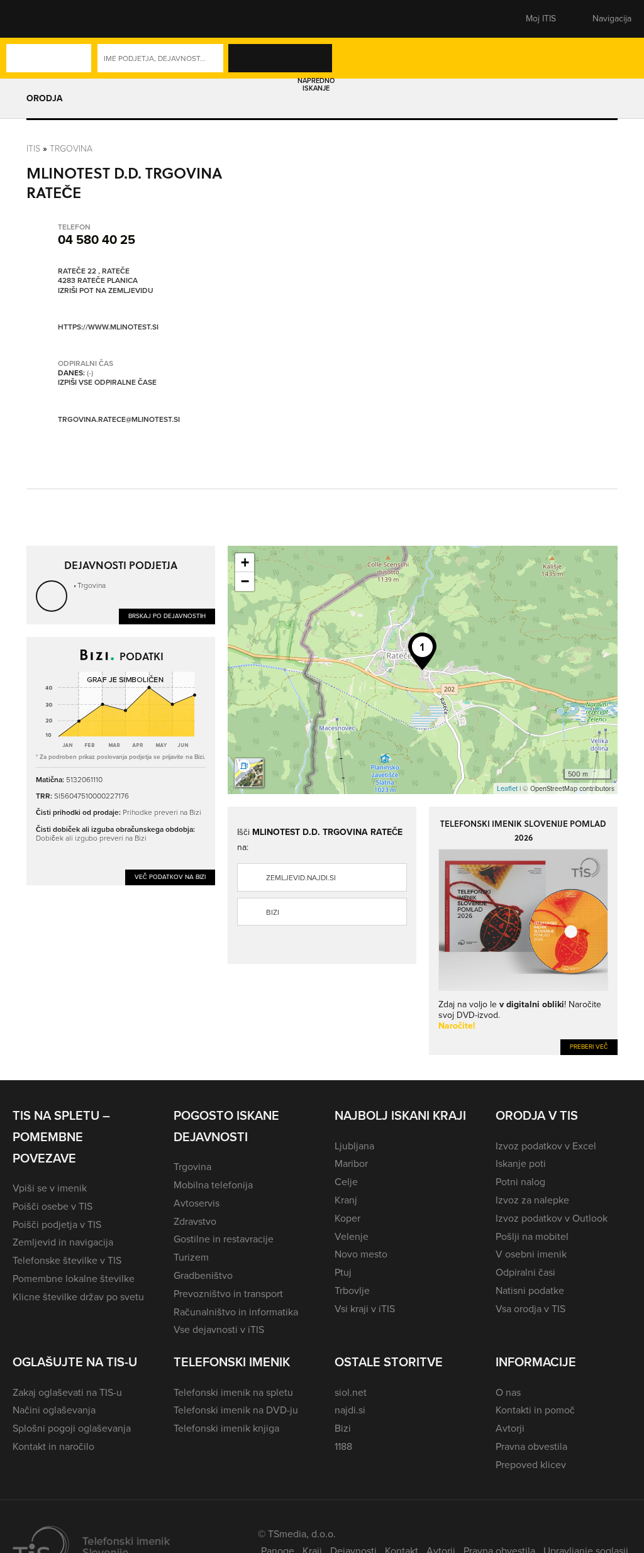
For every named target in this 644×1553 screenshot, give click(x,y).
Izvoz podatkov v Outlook (552, 1218)
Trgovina (71, 148)
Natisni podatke (530, 1290)
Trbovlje (352, 1290)
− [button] (245, 581)
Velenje (352, 1236)
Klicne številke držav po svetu (78, 1297)
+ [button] (245, 562)
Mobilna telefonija (213, 1185)
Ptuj (343, 1272)
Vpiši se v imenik (50, 1188)
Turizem (191, 1257)
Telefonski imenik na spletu (233, 1392)
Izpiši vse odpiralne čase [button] (107, 383)
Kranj (346, 1200)
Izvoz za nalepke (532, 1200)
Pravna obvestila (531, 1446)
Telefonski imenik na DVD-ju (236, 1410)
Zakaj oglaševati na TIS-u (67, 1392)
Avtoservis (196, 1203)
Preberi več (589, 1046)
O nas (508, 1392)
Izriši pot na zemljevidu (105, 291)
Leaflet (507, 788)
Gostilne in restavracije (224, 1239)
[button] (34, 19)
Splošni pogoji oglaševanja (72, 1428)
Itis (33, 148)
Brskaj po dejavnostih (167, 616)
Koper (347, 1218)
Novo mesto (361, 1254)
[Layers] (249, 773)
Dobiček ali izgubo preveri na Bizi (91, 838)
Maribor (351, 1163)
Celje (346, 1181)
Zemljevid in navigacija (63, 1242)
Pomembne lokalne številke (74, 1278)
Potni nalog (520, 1181)
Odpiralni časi (525, 1272)
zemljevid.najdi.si (301, 877)
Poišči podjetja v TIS (57, 1224)
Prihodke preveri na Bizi (162, 812)
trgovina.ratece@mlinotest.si (119, 419)
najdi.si (350, 1410)
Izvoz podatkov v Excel (546, 1146)
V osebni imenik (531, 1254)
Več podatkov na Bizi (170, 877)
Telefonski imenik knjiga (226, 1428)
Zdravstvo (195, 1221)
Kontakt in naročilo (53, 1446)
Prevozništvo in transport (228, 1293)
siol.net (351, 1392)
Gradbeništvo (203, 1275)
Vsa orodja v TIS (530, 1309)
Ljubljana (354, 1146)
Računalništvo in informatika (236, 1312)
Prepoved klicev (531, 1464)
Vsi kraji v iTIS (365, 1309)
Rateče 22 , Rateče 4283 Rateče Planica (98, 276)
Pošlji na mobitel (532, 1236)
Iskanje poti (521, 1163)
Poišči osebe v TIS (52, 1206)
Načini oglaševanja (54, 1410)
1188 (343, 1446)
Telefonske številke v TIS (67, 1260)
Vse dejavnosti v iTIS (219, 1329)
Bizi (272, 912)
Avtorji (510, 1428)
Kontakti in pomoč (535, 1410)
